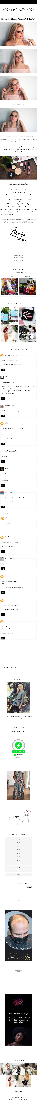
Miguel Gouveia (9, 377)
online (18, 900)
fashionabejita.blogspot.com (10, 609)
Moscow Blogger (9, 558)
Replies (6, 513)
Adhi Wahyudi (9, 537)
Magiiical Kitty (9, 406)
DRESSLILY (20, 104)
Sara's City (8, 468)
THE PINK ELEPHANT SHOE (11, 365)
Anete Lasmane (18, 9)
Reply (2, 370)
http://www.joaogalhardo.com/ (10, 502)
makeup (23, 272)
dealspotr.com (18, 757)
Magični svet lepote (7, 633)
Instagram (5, 391)
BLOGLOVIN (18, 261)
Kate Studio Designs (22, 1099)
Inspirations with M (10, 576)
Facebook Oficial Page (16, 391)
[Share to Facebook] (13, 270)
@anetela (18, 1091)
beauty (18, 272)
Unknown (8, 600)
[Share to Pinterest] (19, 270)
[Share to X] (15, 270)
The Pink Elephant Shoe (11, 355)
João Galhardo (9, 492)
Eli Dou (7, 423)
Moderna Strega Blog (11, 451)
